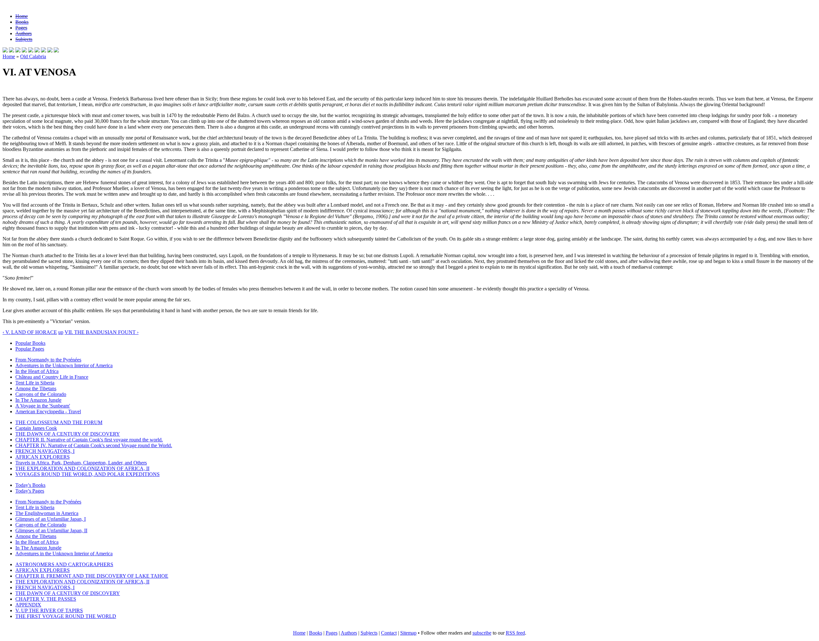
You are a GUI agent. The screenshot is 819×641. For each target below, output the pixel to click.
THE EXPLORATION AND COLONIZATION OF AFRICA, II (82, 468)
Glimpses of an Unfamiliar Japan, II (51, 530)
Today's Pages (29, 491)
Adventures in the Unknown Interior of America (64, 365)
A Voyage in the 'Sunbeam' (42, 405)
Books (21, 22)
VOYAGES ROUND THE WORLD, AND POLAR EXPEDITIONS (87, 474)
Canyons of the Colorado (40, 394)
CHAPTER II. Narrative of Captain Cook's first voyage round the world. (89, 439)
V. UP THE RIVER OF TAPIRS (49, 610)
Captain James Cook (36, 428)
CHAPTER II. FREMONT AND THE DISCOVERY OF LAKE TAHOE (91, 576)
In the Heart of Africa (37, 371)
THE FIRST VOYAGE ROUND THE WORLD (65, 616)
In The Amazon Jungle (38, 400)
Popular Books (30, 343)
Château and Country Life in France (51, 377)
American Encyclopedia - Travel (48, 411)
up (60, 332)
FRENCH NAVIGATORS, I (45, 451)
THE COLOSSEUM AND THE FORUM (58, 422)
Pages (21, 27)
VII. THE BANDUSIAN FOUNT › (102, 332)
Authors (23, 33)
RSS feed (515, 633)
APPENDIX (28, 604)
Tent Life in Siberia (34, 382)
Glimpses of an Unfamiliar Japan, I (50, 519)
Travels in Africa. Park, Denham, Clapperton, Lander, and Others (81, 462)
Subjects (23, 39)
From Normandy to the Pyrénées (48, 359)
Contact (389, 633)
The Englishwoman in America (46, 513)
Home (21, 16)
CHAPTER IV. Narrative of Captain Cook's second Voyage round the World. (93, 445)
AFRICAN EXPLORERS (42, 457)
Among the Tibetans (35, 388)
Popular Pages (29, 349)
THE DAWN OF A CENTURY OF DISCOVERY (67, 434)
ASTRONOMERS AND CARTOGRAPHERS (64, 564)
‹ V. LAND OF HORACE (30, 332)
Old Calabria (33, 56)
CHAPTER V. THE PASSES (45, 599)
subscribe (482, 633)
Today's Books (30, 485)
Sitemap (408, 633)
